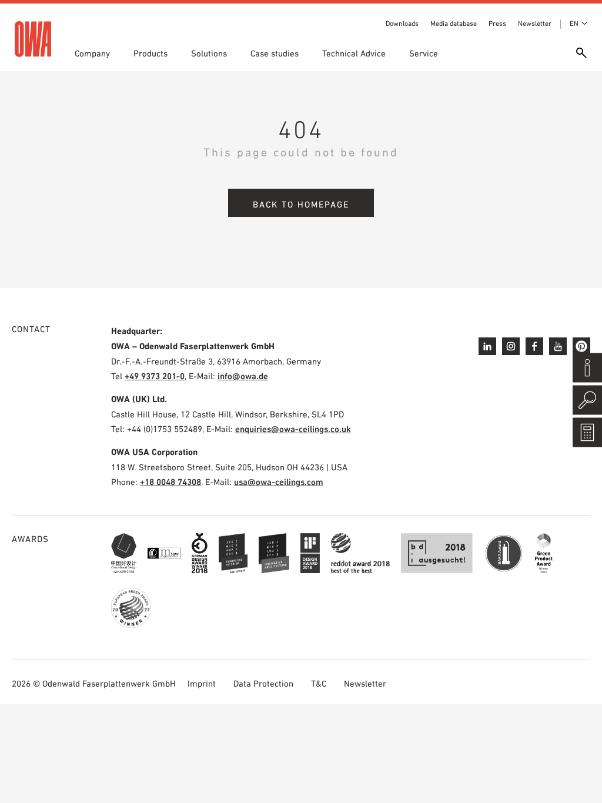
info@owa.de (243, 376)
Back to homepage (301, 204)
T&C (318, 683)
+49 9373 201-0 (155, 376)
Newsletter (534, 23)
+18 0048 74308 (170, 482)
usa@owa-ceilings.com (278, 482)
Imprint (202, 683)
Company (92, 53)
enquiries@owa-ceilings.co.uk (293, 429)
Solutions (209, 53)
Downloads (402, 23)
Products (150, 53)
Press (497, 23)
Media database (453, 23)
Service (423, 53)
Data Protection (263, 683)
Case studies (274, 53)
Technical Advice (354, 53)
